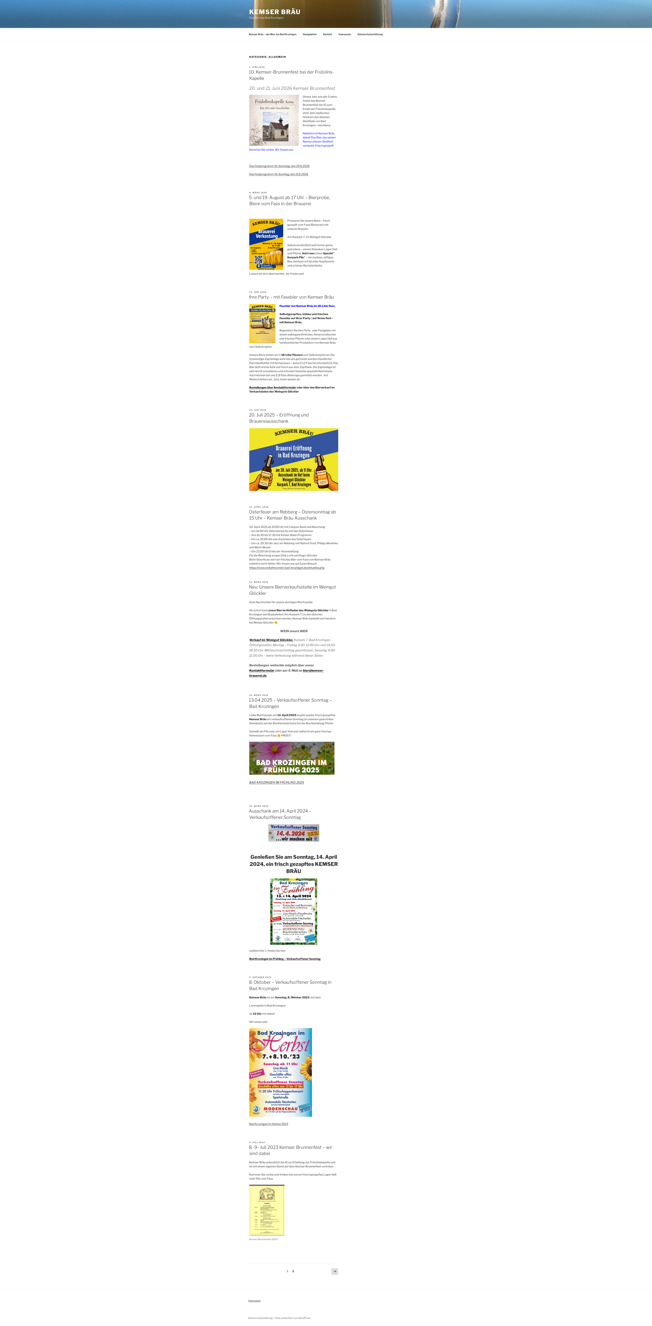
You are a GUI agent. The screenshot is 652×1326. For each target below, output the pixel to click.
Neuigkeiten (310, 34)
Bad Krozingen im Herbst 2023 (268, 1124)
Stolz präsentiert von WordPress (292, 1317)
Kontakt (327, 34)
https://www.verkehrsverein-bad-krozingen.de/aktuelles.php (287, 567)
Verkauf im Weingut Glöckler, (271, 640)
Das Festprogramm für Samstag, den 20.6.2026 (279, 166)
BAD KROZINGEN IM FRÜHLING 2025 (276, 782)
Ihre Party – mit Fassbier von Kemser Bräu (291, 297)
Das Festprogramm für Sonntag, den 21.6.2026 (278, 174)
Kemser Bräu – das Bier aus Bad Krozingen (272, 34)
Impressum (345, 34)
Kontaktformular (262, 670)
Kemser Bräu (275, 12)
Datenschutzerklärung (370, 34)
